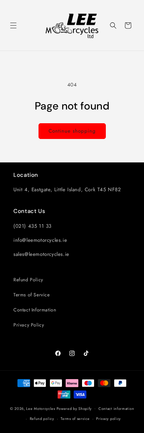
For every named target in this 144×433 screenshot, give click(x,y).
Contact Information (34, 309)
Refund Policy (28, 279)
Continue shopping (72, 131)
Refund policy (42, 418)
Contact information (116, 408)
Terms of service (75, 418)
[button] (13, 25)
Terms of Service (31, 294)
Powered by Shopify (74, 408)
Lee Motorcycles (40, 408)
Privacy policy (108, 418)
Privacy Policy (28, 324)
